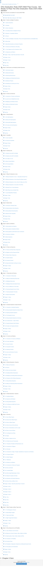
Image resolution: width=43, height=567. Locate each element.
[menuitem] (0, 2)
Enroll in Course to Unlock (21, 563)
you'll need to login (26, 562)
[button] (0, 1)
